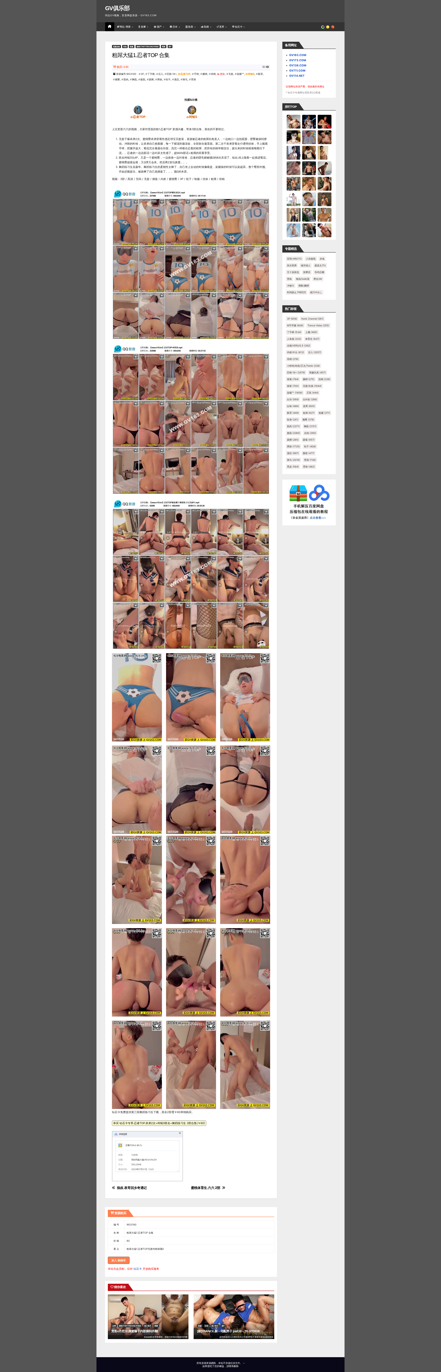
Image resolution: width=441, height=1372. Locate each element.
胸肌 (134, 79)
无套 (230, 73)
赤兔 (322, 258)
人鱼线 (294, 338)
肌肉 (126, 79)
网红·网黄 (125, 26)
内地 (125, 47)
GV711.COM (297, 70)
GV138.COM (297, 65)
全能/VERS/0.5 (298, 345)
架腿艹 (240, 73)
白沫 (293, 399)
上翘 (311, 332)
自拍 (310, 432)
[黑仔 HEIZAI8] (293, 183)
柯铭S (251, 73)
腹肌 (142, 79)
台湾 (114, 1326)
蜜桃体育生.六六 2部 (205, 1188)
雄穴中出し (316, 292)
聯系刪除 (234, 1366)
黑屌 (193, 79)
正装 (313, 392)
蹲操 (159, 79)
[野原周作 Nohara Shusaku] (324, 214)
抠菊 (293, 379)
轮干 (168, 79)
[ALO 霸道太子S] (324, 168)
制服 (131, 47)
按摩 (144, 26)
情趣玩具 (317, 372)
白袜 (293, 406)
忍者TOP (185, 73)
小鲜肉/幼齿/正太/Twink (303, 365)
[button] (333, 26)
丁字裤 (151, 73)
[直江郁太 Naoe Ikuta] (324, 230)
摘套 (222, 73)
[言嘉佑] (293, 152)
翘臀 (117, 79)
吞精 (293, 359)
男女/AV (318, 278)
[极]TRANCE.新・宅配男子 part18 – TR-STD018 (228, 1331)
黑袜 (289, 278)
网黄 (163, 47)
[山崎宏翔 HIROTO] (293, 121)
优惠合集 (116, 47)
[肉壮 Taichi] (309, 214)
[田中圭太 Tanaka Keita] (324, 183)
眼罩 (260, 73)
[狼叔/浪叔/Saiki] (293, 137)
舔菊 (309, 439)
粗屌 (309, 412)
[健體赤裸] (293, 199)
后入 (160, 73)
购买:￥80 (122, 67)
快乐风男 (292, 265)
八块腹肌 (311, 258)
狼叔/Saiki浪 (302, 278)
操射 (293, 385)
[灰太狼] (309, 230)
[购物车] (328, 26)
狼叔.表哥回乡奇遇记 (132, 1188)
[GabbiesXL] (309, 199)
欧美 (191, 26)
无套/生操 (312, 385)
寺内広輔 (319, 272)
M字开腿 (295, 325)
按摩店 (306, 272)
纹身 (292, 419)
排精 (213, 73)
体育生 (312, 338)
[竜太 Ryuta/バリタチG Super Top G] (309, 152)
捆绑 (204, 73)
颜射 (308, 453)
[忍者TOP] (138, 110)
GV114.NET (297, 75)
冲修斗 (290, 285)
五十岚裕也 (293, 272)
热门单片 (147, 1326)
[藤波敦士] (293, 230)
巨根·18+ (172, 73)
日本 (175, 26)
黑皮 (293, 466)
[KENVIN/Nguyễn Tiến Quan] (309, 121)
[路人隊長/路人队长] (293, 214)
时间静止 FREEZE (296, 292)
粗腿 (324, 412)
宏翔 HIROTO (294, 258)
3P (142, 73)
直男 (222, 26)
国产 (160, 26)
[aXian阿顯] (324, 199)
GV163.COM (297, 55)
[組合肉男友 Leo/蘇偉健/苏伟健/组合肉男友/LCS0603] (309, 137)
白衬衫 (310, 399)
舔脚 (151, 79)
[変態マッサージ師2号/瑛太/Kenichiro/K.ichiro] (324, 152)
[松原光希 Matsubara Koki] (324, 137)
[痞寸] (309, 168)
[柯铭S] (192, 110)
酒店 (176, 79)
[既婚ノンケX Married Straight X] (293, 168)
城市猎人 (305, 265)
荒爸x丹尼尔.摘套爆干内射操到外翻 (134, 1331)
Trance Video (318, 325)
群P (170, 47)
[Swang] (324, 121)
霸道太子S (320, 265)
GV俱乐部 (117, 8)
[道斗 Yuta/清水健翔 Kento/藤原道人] (309, 183)
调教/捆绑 (303, 285)
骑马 (185, 79)
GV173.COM (297, 60)
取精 (207, 26)
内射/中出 (295, 352)
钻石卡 (138, 1268)
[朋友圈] (323, 26)
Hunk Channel (312, 318)
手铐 (196, 73)
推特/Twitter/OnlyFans (148, 47)
